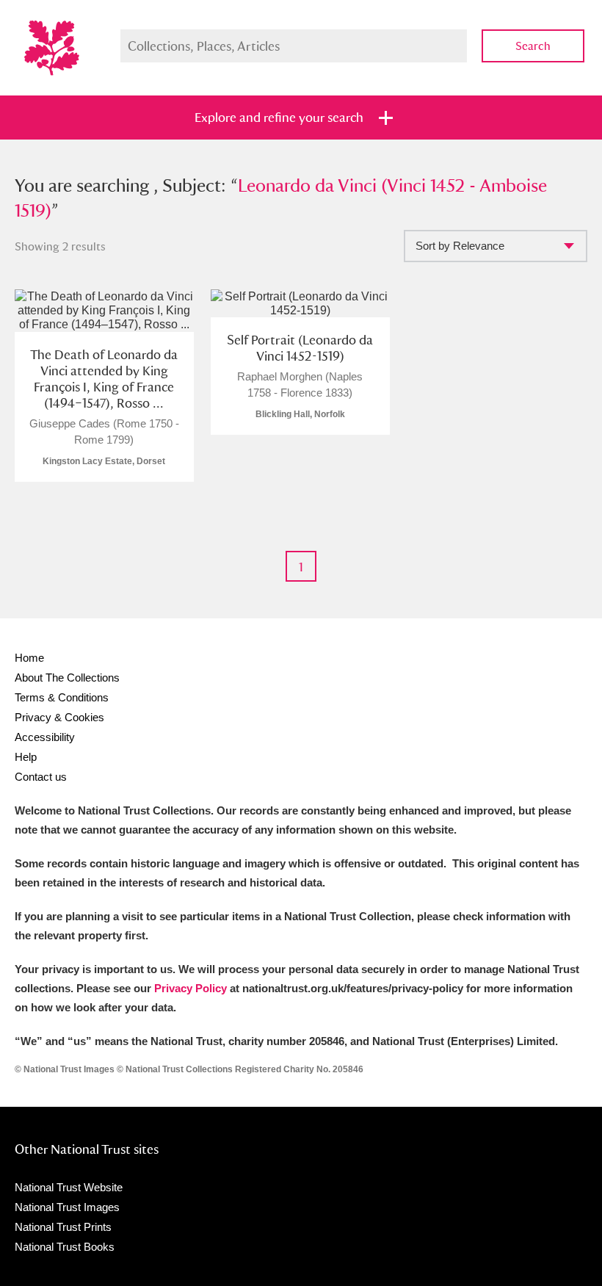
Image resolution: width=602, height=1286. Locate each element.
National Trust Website (69, 1187)
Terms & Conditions (62, 697)
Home (29, 657)
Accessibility (45, 737)
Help (26, 757)
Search (533, 46)
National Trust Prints (63, 1227)
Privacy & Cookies (59, 717)
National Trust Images (67, 1207)
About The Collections (67, 677)
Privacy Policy (190, 988)
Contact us (41, 776)
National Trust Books (65, 1246)
